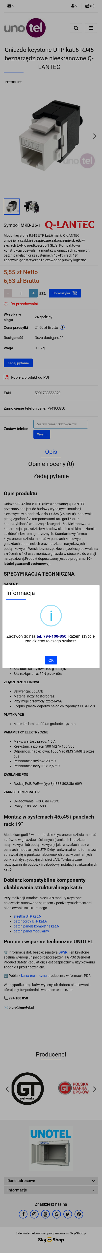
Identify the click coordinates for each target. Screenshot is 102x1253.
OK (51, 660)
